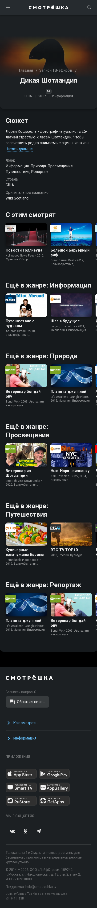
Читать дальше (19, 149)
